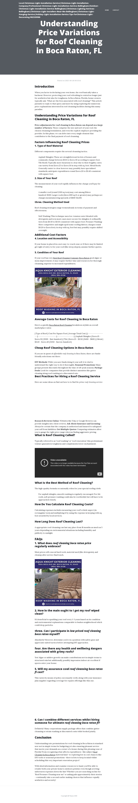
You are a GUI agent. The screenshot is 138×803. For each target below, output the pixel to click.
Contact (116, 10)
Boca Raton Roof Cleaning (60, 325)
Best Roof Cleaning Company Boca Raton (71, 258)
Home (107, 10)
